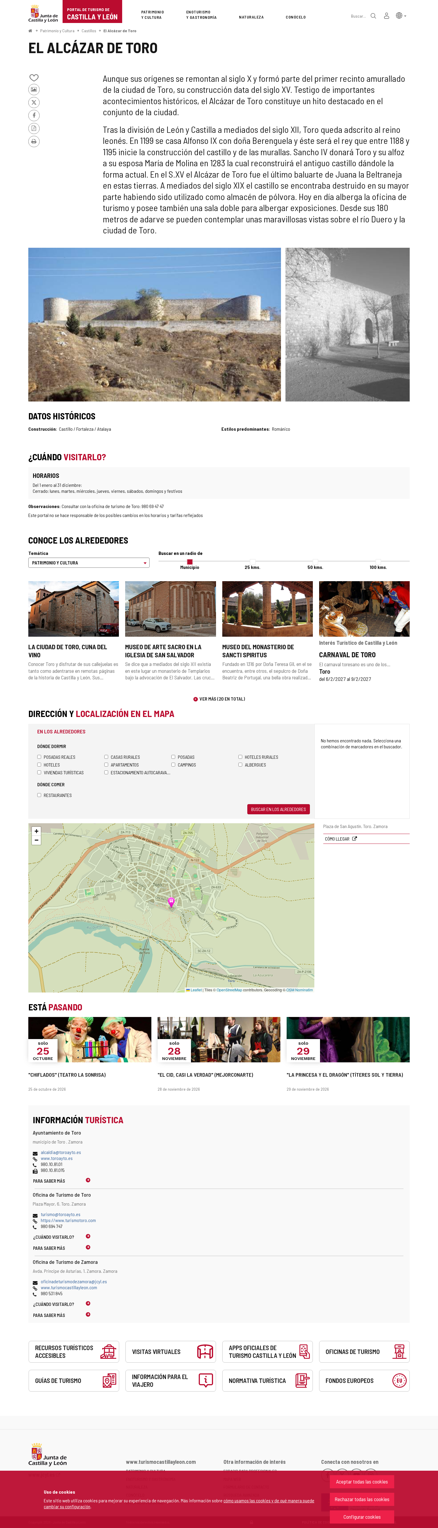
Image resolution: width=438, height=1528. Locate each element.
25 (252, 567)
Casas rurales (125, 757)
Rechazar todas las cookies (362, 1499)
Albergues (255, 764)
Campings (187, 764)
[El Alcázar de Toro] (154, 324)
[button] (401, 15)
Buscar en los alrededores (278, 809)
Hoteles (52, 764)
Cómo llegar (337, 838)
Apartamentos (125, 764)
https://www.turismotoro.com (68, 1220)
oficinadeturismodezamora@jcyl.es (74, 1281)
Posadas (186, 757)
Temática (38, 553)
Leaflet (196, 989)
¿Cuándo (53, 1237)
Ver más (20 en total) (222, 698)
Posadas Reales (59, 757)
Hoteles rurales (261, 757)
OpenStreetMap (229, 989)
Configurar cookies (362, 1516)
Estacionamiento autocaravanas (141, 772)
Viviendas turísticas (64, 772)
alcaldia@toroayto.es (61, 1152)
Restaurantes (58, 795)
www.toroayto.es (57, 1158)
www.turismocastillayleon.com (69, 1287)
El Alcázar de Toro (119, 30)
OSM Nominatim (299, 989)
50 (315, 567)
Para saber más (49, 1181)
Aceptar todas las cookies (362, 1481)
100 (378, 567)
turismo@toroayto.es (60, 1214)
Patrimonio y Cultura (57, 30)
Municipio (189, 567)
